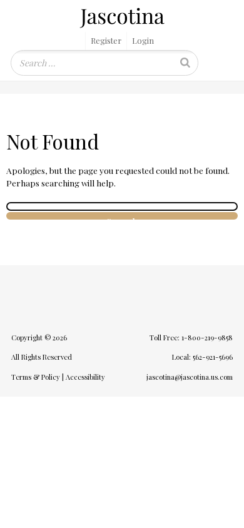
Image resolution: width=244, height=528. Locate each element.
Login (143, 40)
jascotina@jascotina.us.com (189, 377)
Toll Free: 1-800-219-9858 (191, 337)
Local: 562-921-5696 (202, 357)
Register (106, 40)
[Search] (185, 63)
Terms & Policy (35, 377)
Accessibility (85, 377)
